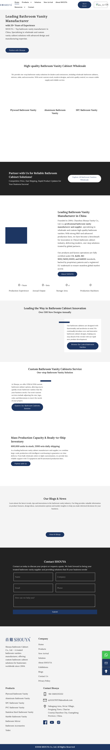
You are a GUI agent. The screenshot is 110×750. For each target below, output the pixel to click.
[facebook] (45, 722)
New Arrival (48, 2)
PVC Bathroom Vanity (15, 707)
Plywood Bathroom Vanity (17, 694)
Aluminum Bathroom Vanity (18, 698)
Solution (37, 2)
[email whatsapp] (106, 655)
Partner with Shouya (17, 50)
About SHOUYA (61, 2)
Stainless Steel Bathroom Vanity (19, 712)
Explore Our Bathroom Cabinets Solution (27, 407)
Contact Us (43, 676)
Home (17, 2)
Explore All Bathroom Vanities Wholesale (84, 178)
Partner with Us (21, 464)
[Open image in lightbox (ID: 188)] (84, 452)
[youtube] (52, 722)
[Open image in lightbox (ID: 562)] (90, 452)
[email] (106, 663)
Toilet (8, 730)
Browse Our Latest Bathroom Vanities (82, 345)
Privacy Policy (44, 681)
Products (25, 2)
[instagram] (59, 722)
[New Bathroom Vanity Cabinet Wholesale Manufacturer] (6, 5)
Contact (31, 7)
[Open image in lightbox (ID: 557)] (95, 452)
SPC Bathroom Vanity (15, 703)
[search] (73, 5)
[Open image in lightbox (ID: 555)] (107, 452)
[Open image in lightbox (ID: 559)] (101, 452)
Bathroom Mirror (13, 721)
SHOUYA (45, 747)
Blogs (40, 672)
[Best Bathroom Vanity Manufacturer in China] (18, 639)
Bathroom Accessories (15, 726)
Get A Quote (84, 5)
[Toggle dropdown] (31, 2)
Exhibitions (43, 667)
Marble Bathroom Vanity (16, 716)
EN (106, 4)
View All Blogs (55, 534)
